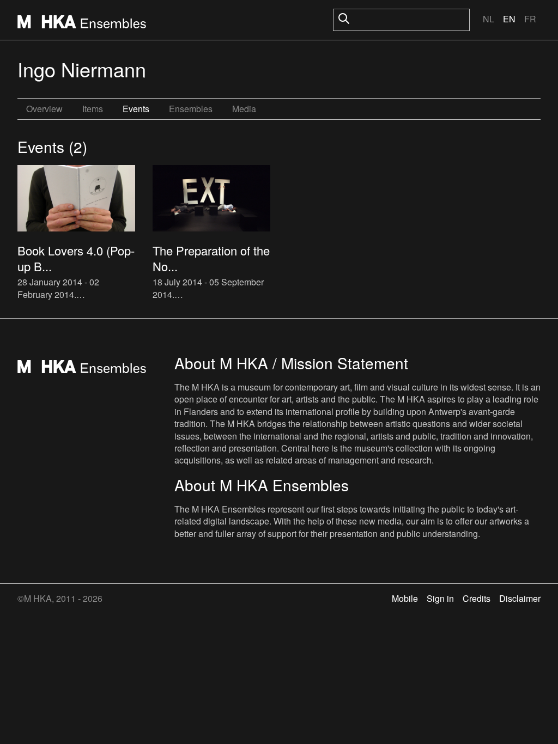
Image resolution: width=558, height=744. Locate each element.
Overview (44, 108)
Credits (476, 598)
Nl (488, 19)
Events (136, 108)
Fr (530, 19)
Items (92, 108)
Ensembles (191, 108)
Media (244, 108)
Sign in (440, 598)
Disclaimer (520, 598)
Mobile (405, 598)
